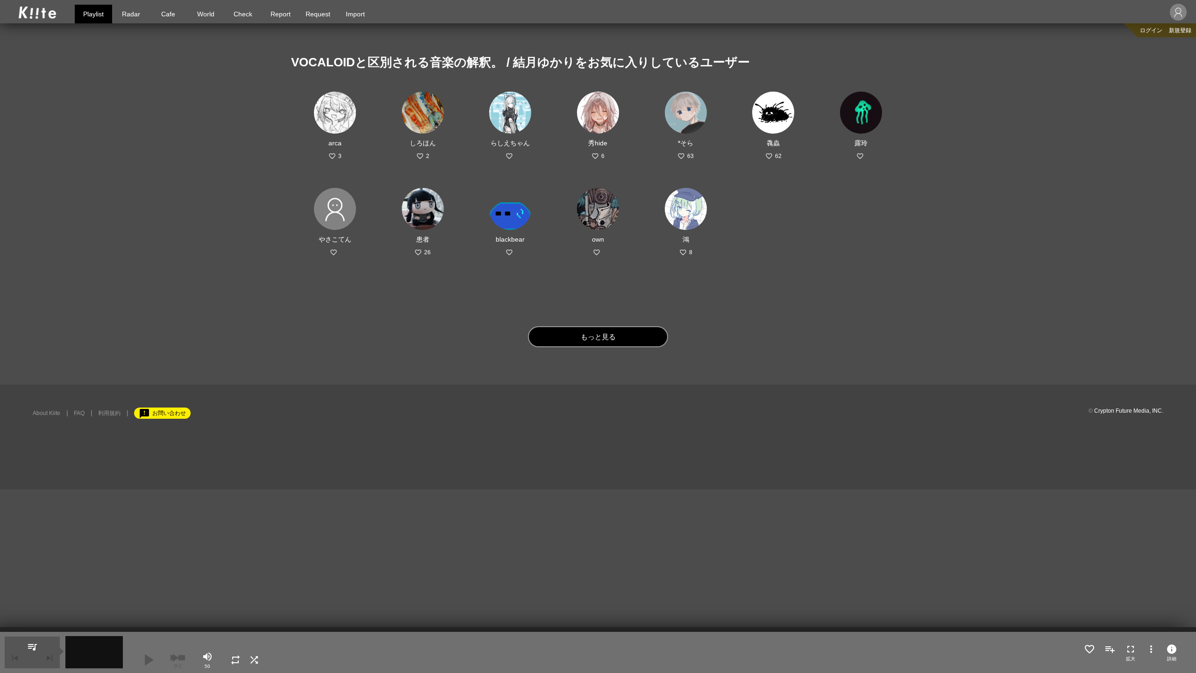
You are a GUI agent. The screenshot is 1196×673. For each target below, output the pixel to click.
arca (335, 143)
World (205, 14)
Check (243, 14)
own (598, 239)
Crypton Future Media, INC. (1128, 411)
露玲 (861, 143)
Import (355, 14)
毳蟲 (773, 143)
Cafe (168, 14)
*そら (685, 143)
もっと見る (598, 337)
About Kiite (46, 413)
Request (318, 14)
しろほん (423, 143)
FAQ (79, 413)
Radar (131, 14)
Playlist (93, 14)
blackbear (510, 239)
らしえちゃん (510, 143)
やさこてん (335, 239)
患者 (422, 239)
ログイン (1151, 30)
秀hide (597, 143)
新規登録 (1180, 30)
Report (281, 14)
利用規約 (109, 413)
